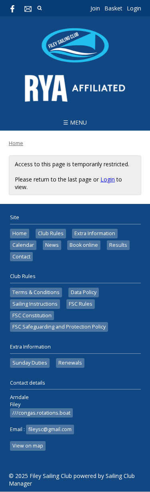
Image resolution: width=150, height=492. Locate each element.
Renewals (70, 362)
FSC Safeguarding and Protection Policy (59, 326)
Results (118, 245)
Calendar (23, 245)
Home (16, 143)
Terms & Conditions (36, 292)
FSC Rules (80, 303)
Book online (84, 245)
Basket (113, 8)
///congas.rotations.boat (41, 412)
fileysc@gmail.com (50, 429)
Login (134, 8)
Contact (21, 256)
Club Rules (51, 233)
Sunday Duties (29, 362)
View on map (27, 445)
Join (95, 8)
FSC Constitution (32, 315)
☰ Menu (75, 122)
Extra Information (94, 233)
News (52, 245)
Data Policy (83, 292)
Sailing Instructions (35, 303)
